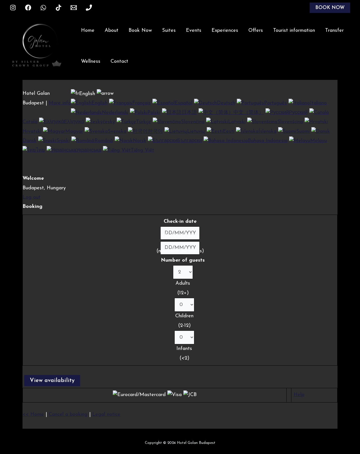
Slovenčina (192, 122)
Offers (255, 30)
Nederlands (115, 112)
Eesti (228, 131)
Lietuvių (196, 131)
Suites (169, 30)
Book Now (140, 30)
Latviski (237, 122)
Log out (31, 197)
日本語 (189, 112)
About (111, 30)
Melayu (318, 140)
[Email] (74, 8)
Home (87, 30)
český (109, 122)
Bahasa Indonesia (267, 140)
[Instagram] (13, 8)
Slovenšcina (290, 122)
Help (299, 394)
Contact (119, 61)
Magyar (74, 131)
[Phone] (89, 8)
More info (60, 103)
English (99, 103)
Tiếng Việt (142, 150)
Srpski (63, 140)
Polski (153, 112)
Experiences (225, 30)
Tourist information (294, 30)
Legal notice (106, 414)
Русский (298, 112)
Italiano (318, 103)
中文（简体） (248, 112)
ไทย (40, 150)
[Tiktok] (58, 8)
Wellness (90, 61)
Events (193, 30)
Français (141, 103)
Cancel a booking (68, 414)
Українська (88, 150)
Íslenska (267, 131)
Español (183, 103)
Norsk (139, 140)
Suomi (303, 131)
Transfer (334, 30)
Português (275, 103)
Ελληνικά (74, 122)
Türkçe (143, 122)
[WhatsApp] (43, 8)
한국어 (155, 131)
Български (189, 140)
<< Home (33, 414)
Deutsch (226, 103)
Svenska (117, 131)
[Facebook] (28, 8)
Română (103, 140)
